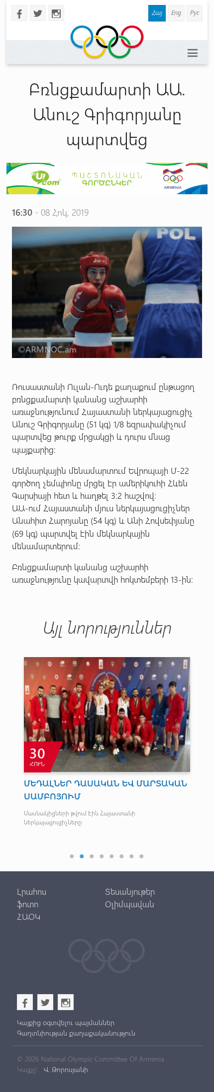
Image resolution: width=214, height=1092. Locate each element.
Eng (176, 12)
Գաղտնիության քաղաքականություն (76, 1033)
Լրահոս (31, 891)
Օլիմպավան (129, 903)
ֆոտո (27, 903)
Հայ (157, 12)
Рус (194, 12)
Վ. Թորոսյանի (65, 1069)
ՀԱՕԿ (28, 916)
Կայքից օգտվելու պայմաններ (65, 1022)
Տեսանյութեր (130, 891)
